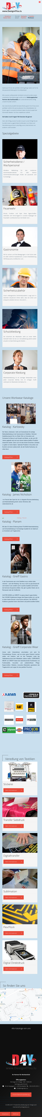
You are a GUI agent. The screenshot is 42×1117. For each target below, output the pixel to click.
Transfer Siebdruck (14, 820)
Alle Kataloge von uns (21, 1028)
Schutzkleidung (12, 331)
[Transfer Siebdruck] (20, 807)
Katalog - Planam (11, 521)
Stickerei (8, 784)
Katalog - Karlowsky (13, 426)
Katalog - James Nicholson (17, 494)
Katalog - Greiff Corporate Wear (20, 647)
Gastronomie (10, 249)
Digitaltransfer (11, 855)
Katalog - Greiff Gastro (15, 576)
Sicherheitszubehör (14, 290)
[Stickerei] (20, 771)
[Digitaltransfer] (20, 843)
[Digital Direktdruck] (20, 950)
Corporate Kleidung (14, 372)
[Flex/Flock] (20, 914)
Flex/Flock (9, 927)
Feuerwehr (9, 208)
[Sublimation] (20, 878)
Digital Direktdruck (13, 963)
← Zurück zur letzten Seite (7, 17)
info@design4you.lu (22, 1088)
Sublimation (10, 891)
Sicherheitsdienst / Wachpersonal (13, 163)
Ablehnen (15, 1114)
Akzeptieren (5, 1114)
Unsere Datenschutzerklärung (21, 1094)
